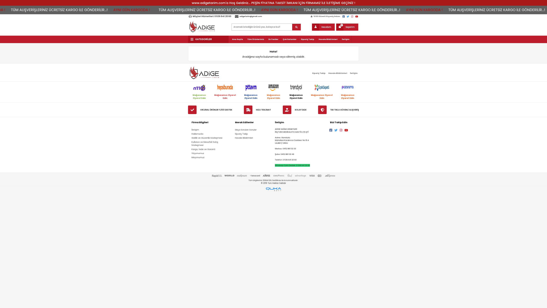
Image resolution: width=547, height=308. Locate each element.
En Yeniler (273, 39)
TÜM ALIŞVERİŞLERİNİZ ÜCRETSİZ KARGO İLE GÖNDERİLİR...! (186, 9)
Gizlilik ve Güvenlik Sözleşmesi (206, 137)
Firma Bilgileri (200, 122)
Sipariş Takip (307, 39)
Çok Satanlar (289, 39)
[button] (323, 27)
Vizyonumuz (197, 153)
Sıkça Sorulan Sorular (246, 129)
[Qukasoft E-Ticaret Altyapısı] (273, 189)
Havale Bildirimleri (328, 39)
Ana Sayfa (237, 39)
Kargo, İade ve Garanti (203, 149)
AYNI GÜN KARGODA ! (111, 9)
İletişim (345, 39)
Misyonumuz (197, 157)
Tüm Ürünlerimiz (255, 39)
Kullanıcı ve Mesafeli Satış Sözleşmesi (204, 143)
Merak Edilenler (244, 122)
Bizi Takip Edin (338, 122)
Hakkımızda (197, 133)
